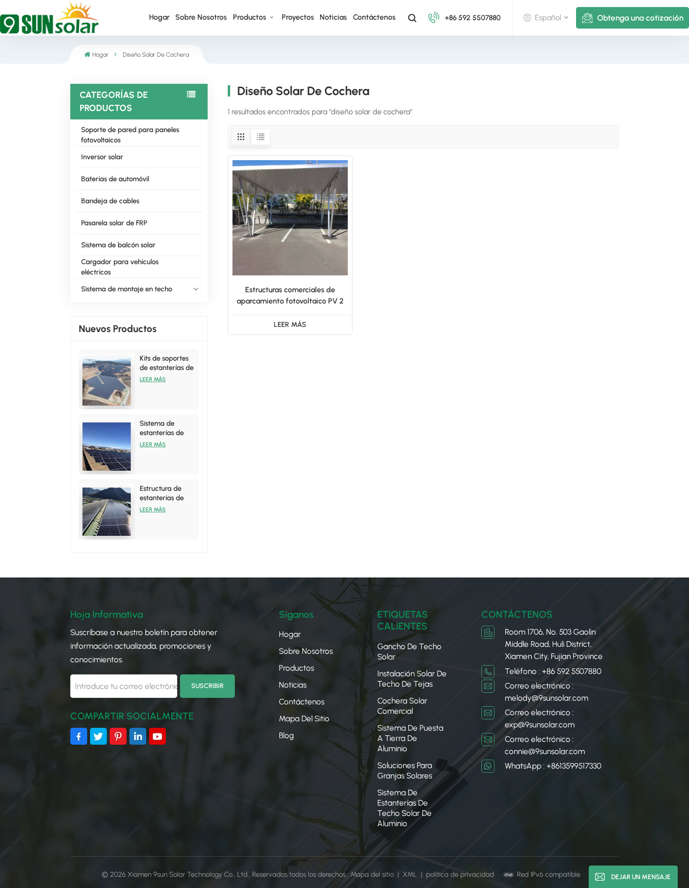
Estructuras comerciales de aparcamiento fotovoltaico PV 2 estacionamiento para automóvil (289, 296)
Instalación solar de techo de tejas (412, 678)
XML (410, 874)
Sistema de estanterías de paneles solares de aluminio (168, 428)
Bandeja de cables (110, 201)
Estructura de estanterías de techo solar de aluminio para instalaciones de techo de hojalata (167, 493)
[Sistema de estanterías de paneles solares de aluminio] (107, 446)
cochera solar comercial (402, 706)
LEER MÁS (290, 324)
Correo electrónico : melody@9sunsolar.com (546, 692)
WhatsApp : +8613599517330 (553, 765)
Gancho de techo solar (409, 651)
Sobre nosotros (201, 17)
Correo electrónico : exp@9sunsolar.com (540, 718)
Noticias (333, 17)
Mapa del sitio (304, 718)
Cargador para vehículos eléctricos (119, 267)
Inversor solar (102, 157)
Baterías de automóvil (115, 179)
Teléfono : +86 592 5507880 (553, 671)
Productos (250, 17)
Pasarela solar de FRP (114, 223)
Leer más (152, 379)
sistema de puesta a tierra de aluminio (410, 738)
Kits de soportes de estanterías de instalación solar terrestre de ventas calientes (167, 363)
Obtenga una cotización (640, 17)
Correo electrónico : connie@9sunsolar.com (545, 745)
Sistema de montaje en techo (126, 289)
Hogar (159, 17)
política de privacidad (460, 874)
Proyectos (298, 17)
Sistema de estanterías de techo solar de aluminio (404, 808)
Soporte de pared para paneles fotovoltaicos (130, 135)
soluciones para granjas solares (404, 770)
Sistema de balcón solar (118, 245)
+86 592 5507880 (473, 17)
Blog (286, 735)
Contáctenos (374, 17)
